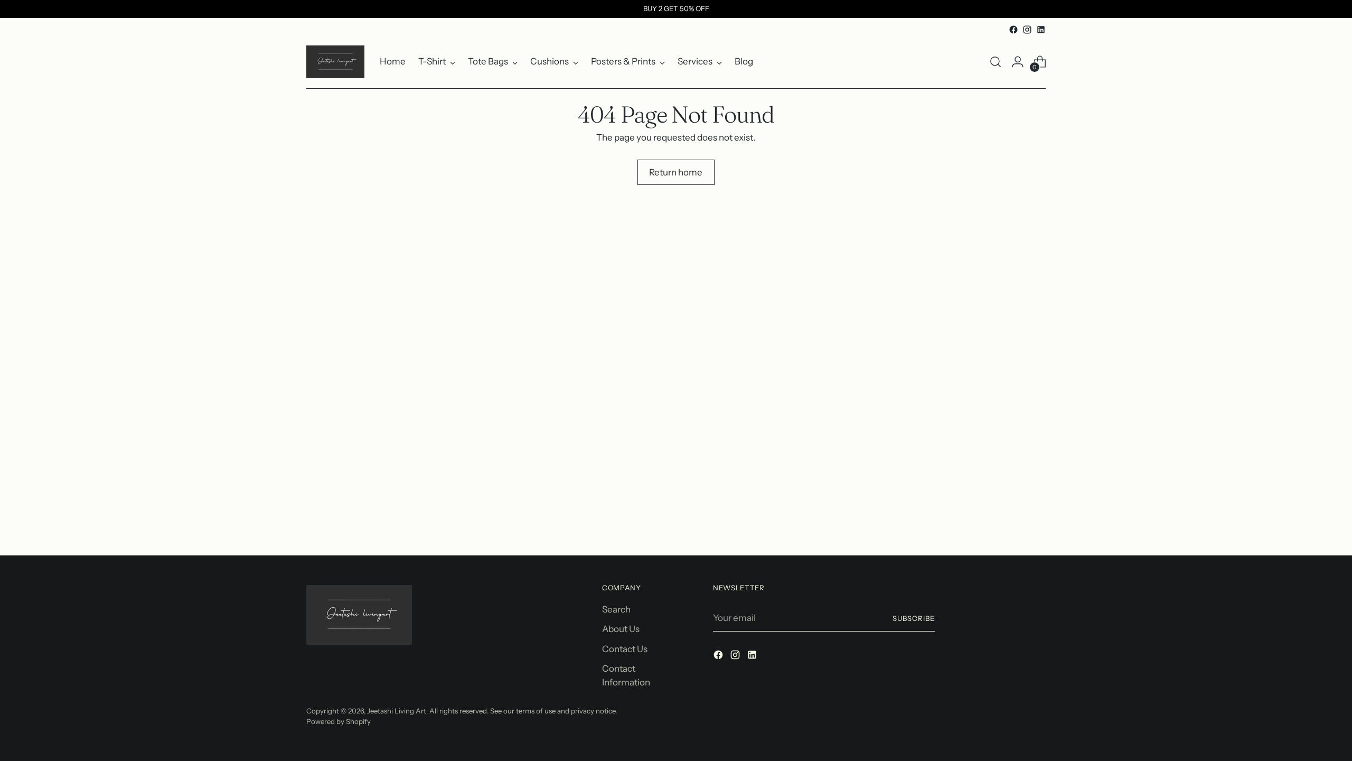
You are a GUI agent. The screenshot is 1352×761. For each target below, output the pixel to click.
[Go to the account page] (1017, 61)
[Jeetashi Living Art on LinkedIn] (1041, 29)
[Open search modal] (995, 61)
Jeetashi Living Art (396, 711)
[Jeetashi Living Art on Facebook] (1013, 29)
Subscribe (914, 618)
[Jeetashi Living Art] (335, 61)
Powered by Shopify (338, 721)
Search (616, 609)
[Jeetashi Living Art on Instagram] (1027, 29)
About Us (621, 629)
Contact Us (624, 649)
